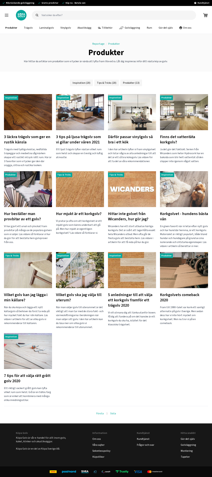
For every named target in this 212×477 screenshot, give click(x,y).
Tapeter (185, 456)
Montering (187, 451)
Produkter (11, 27)
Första (100, 413)
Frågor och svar (145, 445)
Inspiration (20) (81, 83)
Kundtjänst (143, 439)
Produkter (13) (131, 83)
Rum (149, 27)
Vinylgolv (65, 27)
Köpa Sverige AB (50, 448)
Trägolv (28, 27)
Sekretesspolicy (101, 451)
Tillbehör (107, 27)
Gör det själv (166, 27)
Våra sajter (98, 445)
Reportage (98, 43)
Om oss (187, 27)
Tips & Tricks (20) (106, 83)
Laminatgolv (46, 27)
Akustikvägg (84, 27)
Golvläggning (132, 27)
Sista (113, 413)
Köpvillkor (98, 456)
